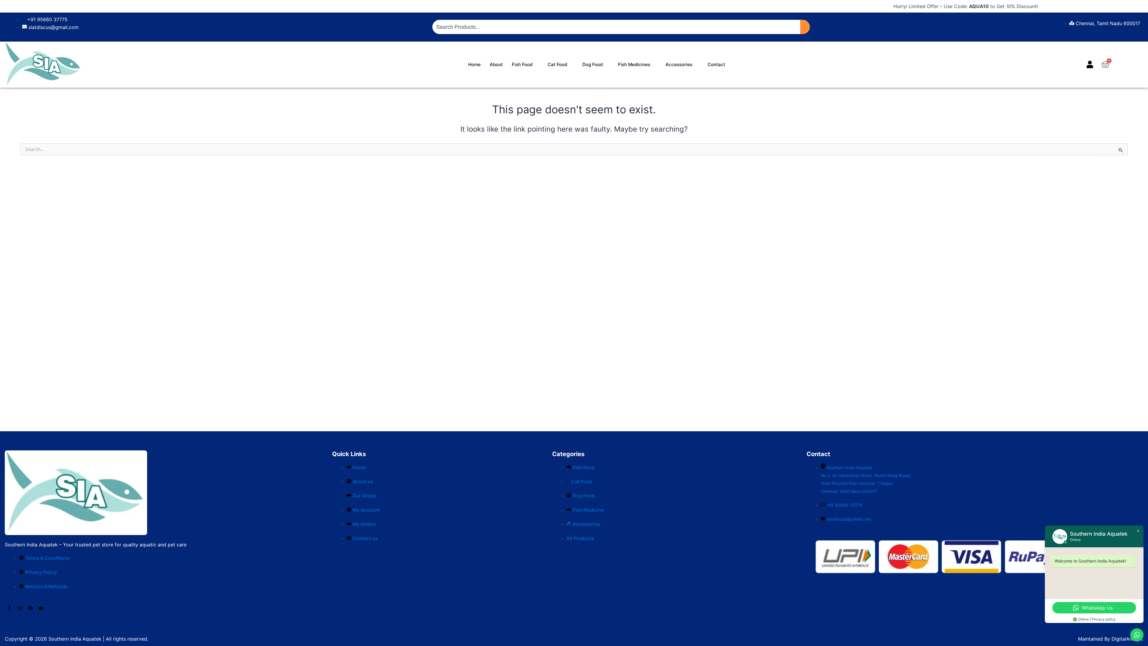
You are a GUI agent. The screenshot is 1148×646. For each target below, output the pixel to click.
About (496, 64)
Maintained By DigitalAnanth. (1110, 639)
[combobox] (616, 27)
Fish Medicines (634, 64)
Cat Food (557, 64)
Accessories (678, 64)
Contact (716, 64)
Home (474, 64)
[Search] (805, 27)
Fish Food (522, 64)
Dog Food (592, 64)
